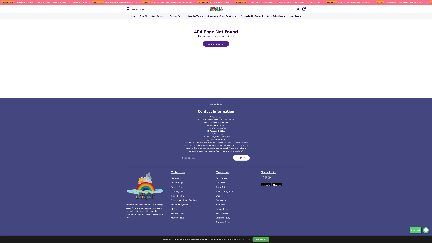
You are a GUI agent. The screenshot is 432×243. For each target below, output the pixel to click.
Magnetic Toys (177, 217)
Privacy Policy (222, 213)
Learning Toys (194, 16)
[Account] (298, 9)
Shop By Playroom (179, 204)
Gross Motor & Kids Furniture (184, 200)
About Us (220, 204)
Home (133, 16)
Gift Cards (220, 182)
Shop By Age (157, 16)
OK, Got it (261, 239)
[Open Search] (128, 8)
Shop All (143, 16)
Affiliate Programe (224, 191)
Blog (218, 196)
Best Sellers (221, 178)
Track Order (221, 187)
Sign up (241, 157)
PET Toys (175, 209)
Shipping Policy (223, 217)
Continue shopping (216, 44)
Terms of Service (223, 222)
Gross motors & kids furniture (220, 16)
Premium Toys (177, 213)
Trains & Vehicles (179, 196)
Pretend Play (176, 16)
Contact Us (221, 200)
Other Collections (275, 16)
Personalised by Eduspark (252, 16)
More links (294, 16)
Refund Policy (222, 209)
